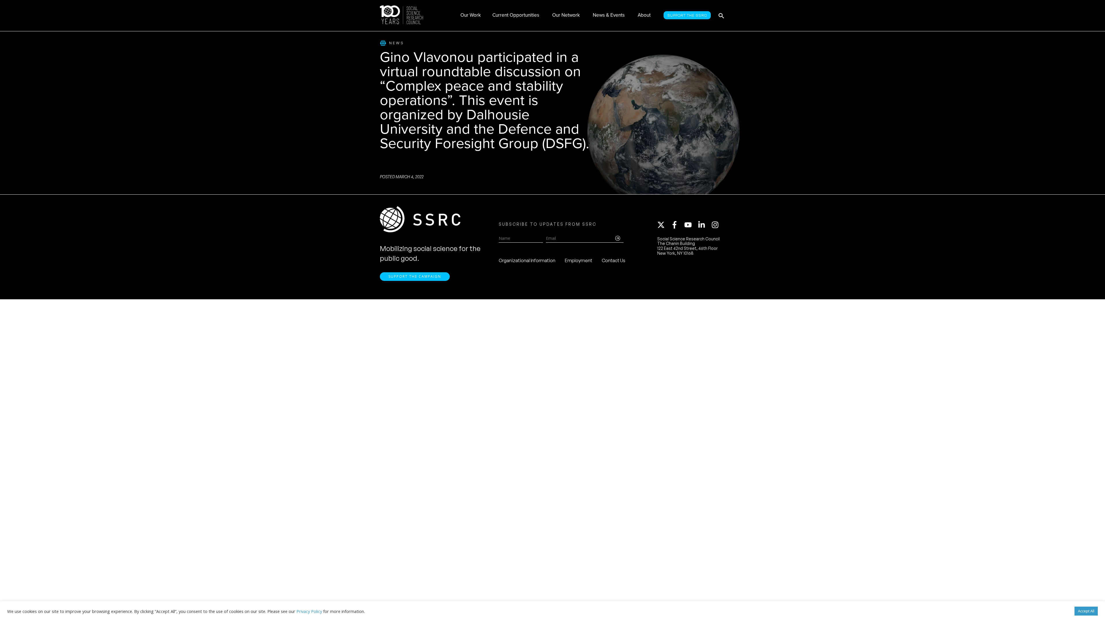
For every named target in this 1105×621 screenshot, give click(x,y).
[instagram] (716, 225)
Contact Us (613, 260)
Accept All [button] (1086, 611)
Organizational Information (527, 260)
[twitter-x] (663, 225)
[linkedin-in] (704, 225)
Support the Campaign (414, 276)
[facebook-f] (677, 225)
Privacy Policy (309, 611)
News (396, 43)
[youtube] (690, 225)
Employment (578, 260)
